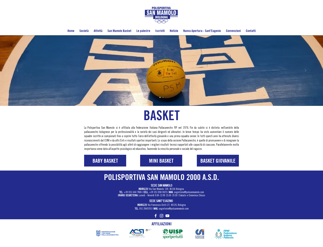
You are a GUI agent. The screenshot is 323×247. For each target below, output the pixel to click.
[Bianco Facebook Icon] (155, 215)
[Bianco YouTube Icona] (167, 215)
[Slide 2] (163, 97)
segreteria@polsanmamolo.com (189, 192)
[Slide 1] (159, 97)
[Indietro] (17, 70)
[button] (84, 30)
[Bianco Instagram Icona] (161, 215)
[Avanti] (305, 70)
